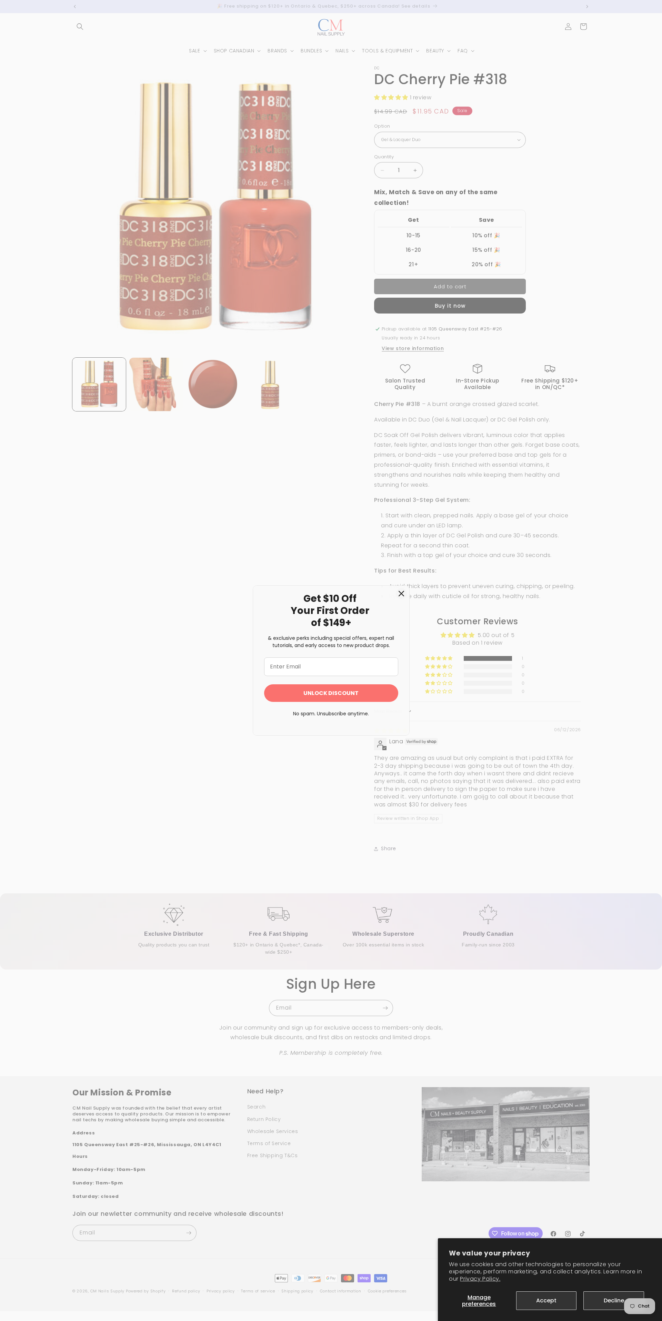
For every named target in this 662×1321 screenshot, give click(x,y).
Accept (546, 1300)
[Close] (401, 593)
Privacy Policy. (480, 1279)
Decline (614, 1300)
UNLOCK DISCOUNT (331, 693)
